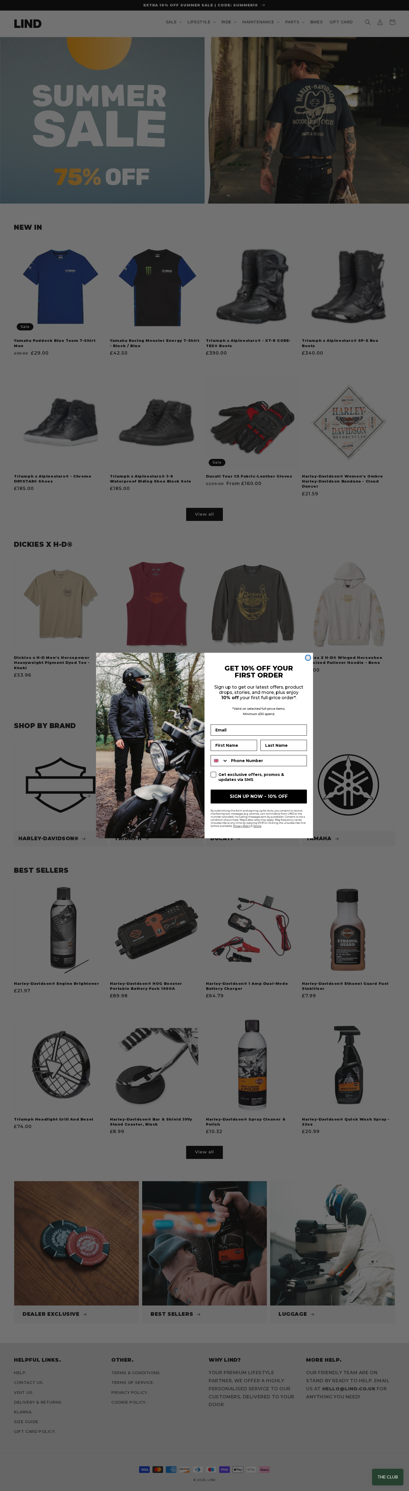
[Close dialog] (308, 658)
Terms (257, 825)
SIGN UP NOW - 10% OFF (259, 796)
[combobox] (219, 760)
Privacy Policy (241, 825)
